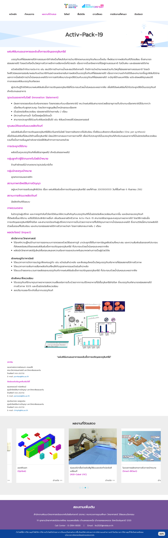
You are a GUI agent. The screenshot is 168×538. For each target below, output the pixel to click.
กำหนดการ (29, 14)
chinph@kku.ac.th (21, 410)
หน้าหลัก (13, 14)
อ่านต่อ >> (45, 480)
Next (157, 458)
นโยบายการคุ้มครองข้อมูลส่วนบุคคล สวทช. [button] (79, 535)
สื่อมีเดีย (81, 14)
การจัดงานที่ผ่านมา (118, 14)
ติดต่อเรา (139, 14)
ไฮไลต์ (67, 14)
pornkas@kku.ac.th (21, 376)
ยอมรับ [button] (162, 534)
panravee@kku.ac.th (22, 396)
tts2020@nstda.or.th (104, 525)
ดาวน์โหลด (97, 14)
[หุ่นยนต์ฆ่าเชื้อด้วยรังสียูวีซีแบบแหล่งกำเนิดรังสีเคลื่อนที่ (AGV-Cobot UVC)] (28, 446)
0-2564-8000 (73, 525)
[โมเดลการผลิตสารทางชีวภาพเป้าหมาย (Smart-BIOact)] (80, 446)
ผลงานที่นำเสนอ (49, 14)
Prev (11, 458)
